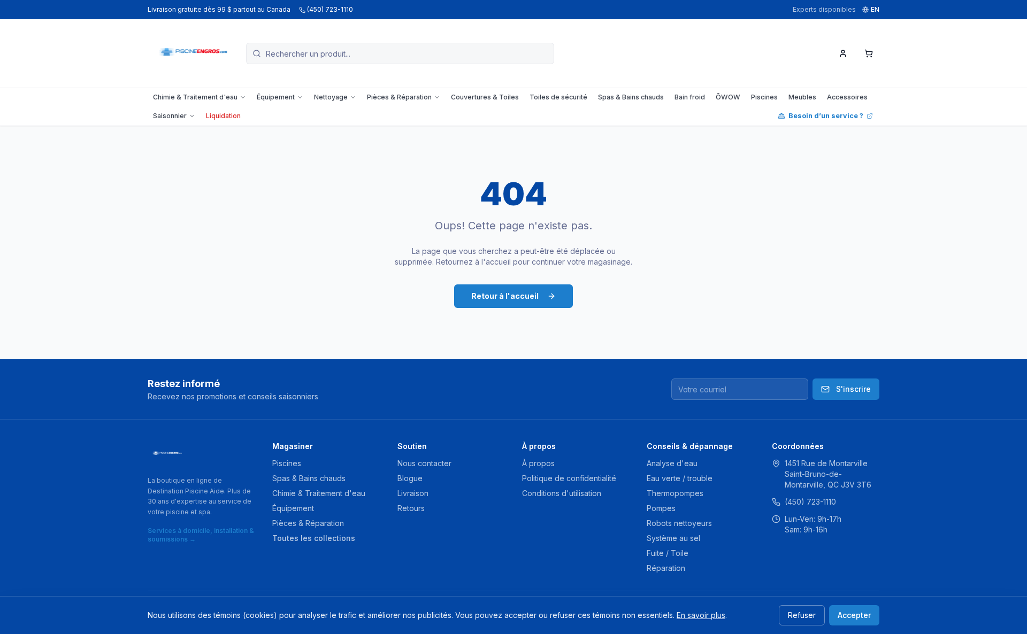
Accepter (854, 615)
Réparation (666, 568)
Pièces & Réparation (399, 97)
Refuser (802, 615)
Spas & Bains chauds (631, 97)
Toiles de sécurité (558, 97)
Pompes (661, 508)
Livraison (412, 493)
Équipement (276, 97)
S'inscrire (853, 388)
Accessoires (847, 97)
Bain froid (690, 97)
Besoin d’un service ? (825, 116)
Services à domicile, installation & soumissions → (201, 535)
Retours (411, 508)
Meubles (802, 97)
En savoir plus (701, 615)
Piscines (764, 97)
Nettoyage (331, 97)
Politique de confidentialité (569, 478)
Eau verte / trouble (679, 478)
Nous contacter (424, 463)
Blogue (410, 478)
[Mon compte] (843, 53)
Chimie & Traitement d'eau (195, 97)
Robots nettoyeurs (679, 523)
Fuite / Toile (667, 553)
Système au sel (673, 538)
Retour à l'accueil (505, 295)
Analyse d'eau (672, 463)
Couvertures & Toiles (485, 97)
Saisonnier (170, 116)
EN (875, 9)
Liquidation (223, 116)
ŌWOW (728, 97)
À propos (538, 463)
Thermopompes (675, 493)
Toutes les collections (313, 538)
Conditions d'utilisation (561, 493)
